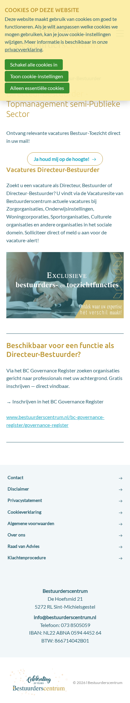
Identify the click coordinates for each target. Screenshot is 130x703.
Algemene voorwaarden (31, 523)
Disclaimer (18, 488)
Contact (15, 477)
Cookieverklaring (24, 512)
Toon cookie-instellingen (36, 76)
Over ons (16, 534)
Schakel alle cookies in (33, 64)
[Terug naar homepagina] (39, 681)
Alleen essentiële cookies (37, 88)
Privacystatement (25, 500)
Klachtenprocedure (27, 557)
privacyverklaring (23, 49)
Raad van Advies (23, 546)
